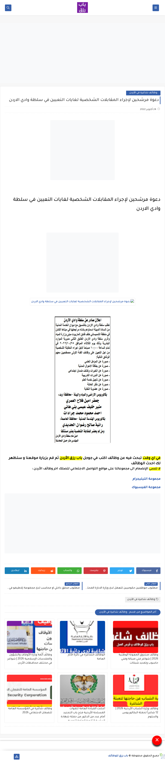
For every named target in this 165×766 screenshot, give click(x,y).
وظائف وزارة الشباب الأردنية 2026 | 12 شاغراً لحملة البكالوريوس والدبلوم (137, 712)
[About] (10, 757)
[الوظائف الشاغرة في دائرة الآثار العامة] (82, 637)
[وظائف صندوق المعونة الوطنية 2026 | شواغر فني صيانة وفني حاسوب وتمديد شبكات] (135, 637)
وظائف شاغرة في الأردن (143, 93)
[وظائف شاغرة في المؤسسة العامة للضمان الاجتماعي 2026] (29, 691)
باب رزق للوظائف (118, 756)
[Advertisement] (82, 53)
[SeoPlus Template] (162, 756)
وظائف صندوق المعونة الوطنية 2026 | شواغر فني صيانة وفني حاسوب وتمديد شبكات (138, 659)
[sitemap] (17, 757)
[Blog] (3, 757)
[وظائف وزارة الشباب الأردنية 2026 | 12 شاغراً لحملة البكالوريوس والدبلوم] (135, 691)
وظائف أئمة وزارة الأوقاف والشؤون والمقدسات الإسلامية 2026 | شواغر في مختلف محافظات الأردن (29, 659)
